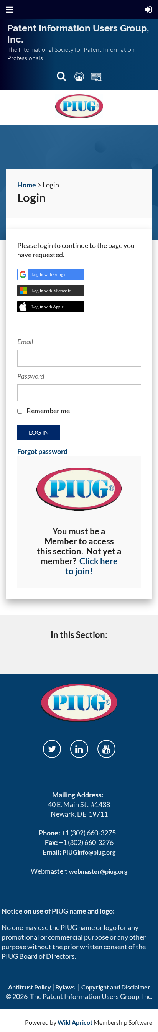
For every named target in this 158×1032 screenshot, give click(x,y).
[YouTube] (106, 749)
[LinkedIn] (79, 749)
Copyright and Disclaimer (115, 987)
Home (26, 185)
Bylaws (65, 987)
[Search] (62, 78)
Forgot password (42, 451)
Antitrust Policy (29, 987)
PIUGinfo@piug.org (89, 852)
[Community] (79, 78)
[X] (52, 749)
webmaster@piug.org (98, 871)
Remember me (48, 410)
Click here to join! (91, 566)
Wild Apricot (75, 1022)
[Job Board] (96, 78)
